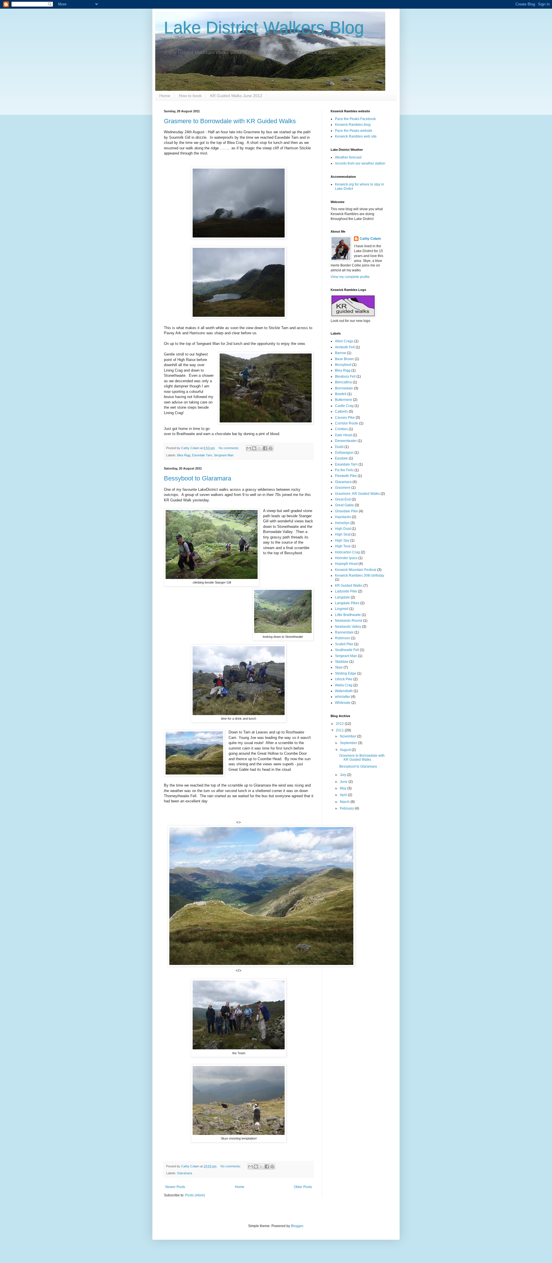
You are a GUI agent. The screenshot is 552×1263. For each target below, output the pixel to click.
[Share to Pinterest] (270, 448)
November (348, 736)
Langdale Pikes (347, 603)
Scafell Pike (344, 644)
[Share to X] (259, 448)
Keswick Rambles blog (353, 125)
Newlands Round (348, 621)
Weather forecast (348, 157)
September (349, 743)
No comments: (229, 448)
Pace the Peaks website (353, 131)
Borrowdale (344, 388)
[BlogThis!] (254, 448)
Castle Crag (344, 406)
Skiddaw (341, 662)
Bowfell (340, 394)
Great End (343, 499)
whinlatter (342, 697)
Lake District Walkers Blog (264, 27)
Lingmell (341, 609)
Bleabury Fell (345, 376)
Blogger (297, 1226)
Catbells (341, 412)
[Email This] (249, 448)
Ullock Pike (343, 679)
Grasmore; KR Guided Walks (357, 494)
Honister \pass (346, 558)
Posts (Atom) (195, 1195)
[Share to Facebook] (265, 448)
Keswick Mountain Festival (355, 570)
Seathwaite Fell (347, 650)
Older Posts (303, 1187)
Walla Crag (343, 685)
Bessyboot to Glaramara (197, 478)
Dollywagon (344, 453)
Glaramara (184, 1173)
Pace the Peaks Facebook (355, 119)
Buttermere (343, 400)
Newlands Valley (348, 627)
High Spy (342, 540)
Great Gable (344, 505)
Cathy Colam (370, 239)
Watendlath (344, 691)
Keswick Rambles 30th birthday (359, 575)
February (347, 808)
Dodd (339, 447)
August (346, 750)
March (345, 802)
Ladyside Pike (346, 591)
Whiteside (342, 703)
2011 (340, 730)
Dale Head (343, 435)
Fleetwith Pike (346, 476)
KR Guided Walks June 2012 (236, 95)
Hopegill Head (346, 564)
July (343, 775)
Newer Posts (175, 1187)
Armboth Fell (345, 347)
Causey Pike (345, 418)
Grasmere (342, 488)
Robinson (342, 638)
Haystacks (343, 517)
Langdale (342, 597)
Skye (339, 667)
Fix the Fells (344, 470)
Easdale (341, 458)
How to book (190, 95)
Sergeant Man (223, 455)
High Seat (342, 534)
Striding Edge (345, 673)
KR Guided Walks (349, 586)
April (344, 795)
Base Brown (344, 359)
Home (164, 95)
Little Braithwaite (348, 615)
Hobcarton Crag (347, 552)
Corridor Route (346, 423)
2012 (340, 724)
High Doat (343, 529)
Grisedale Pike (346, 511)
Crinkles (341, 429)
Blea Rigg (183, 455)
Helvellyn (342, 523)
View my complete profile (350, 277)
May (343, 788)
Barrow (340, 353)
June (344, 782)
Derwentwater (346, 441)
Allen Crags (344, 341)
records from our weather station (360, 163)
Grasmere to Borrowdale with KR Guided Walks (230, 121)
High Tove (343, 546)
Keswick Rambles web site (356, 136)
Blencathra (343, 382)
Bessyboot (343, 365)
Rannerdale (344, 632)
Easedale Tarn (202, 455)
